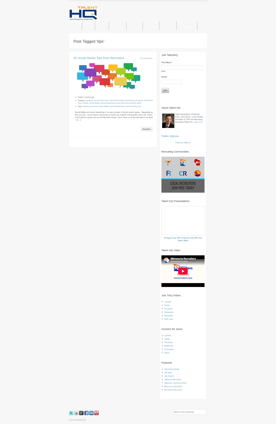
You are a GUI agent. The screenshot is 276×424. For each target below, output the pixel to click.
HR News (168, 372)
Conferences (187, 27)
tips (139, 106)
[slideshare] (76, 414)
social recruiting (131, 106)
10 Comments (146, 58)
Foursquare (169, 349)
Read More (147, 129)
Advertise (168, 27)
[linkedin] (91, 414)
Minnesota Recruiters (173, 389)
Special (133, 103)
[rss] (99, 414)
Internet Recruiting (116, 100)
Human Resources (101, 100)
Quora (166, 352)
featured (85, 106)
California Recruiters (172, 379)
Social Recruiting (122, 103)
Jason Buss (183, 240)
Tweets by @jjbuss (183, 142)
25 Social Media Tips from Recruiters (98, 58)
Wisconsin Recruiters (173, 386)
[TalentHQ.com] (83, 20)
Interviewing (129, 100)
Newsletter (168, 315)
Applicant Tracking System (175, 382)
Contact (77, 36)
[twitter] (71, 414)
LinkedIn (85, 103)
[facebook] (86, 414)
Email (164, 77)
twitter (139, 103)
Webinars (151, 27)
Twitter (167, 305)
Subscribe (118, 27)
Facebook (168, 308)
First (163, 71)
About (102, 27)
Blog (89, 27)
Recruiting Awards (171, 369)
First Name (166, 62)
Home (75, 27)
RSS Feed (168, 319)
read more (198, 121)
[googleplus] (81, 414)
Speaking (135, 27)
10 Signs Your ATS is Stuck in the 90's (181, 237)
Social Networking (108, 103)
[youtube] (96, 414)
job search (139, 100)
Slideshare (168, 312)
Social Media (95, 103)
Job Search (169, 376)
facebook (89, 100)
